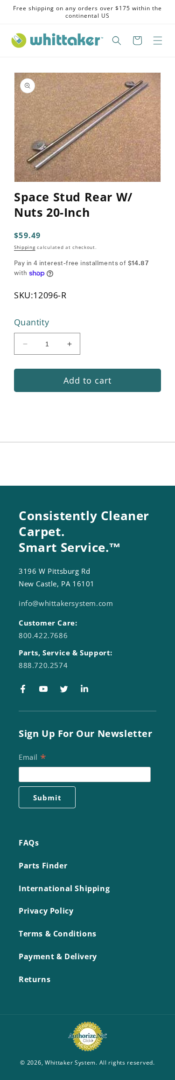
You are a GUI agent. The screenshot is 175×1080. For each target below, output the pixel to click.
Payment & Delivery (58, 956)
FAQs (29, 843)
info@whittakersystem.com (66, 603)
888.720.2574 (43, 665)
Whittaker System (70, 1062)
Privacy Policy (46, 911)
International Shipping (64, 888)
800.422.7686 (43, 635)
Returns (34, 979)
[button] (116, 40)
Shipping (24, 247)
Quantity (31, 322)
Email (32, 758)
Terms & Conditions (58, 934)
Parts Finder (43, 865)
